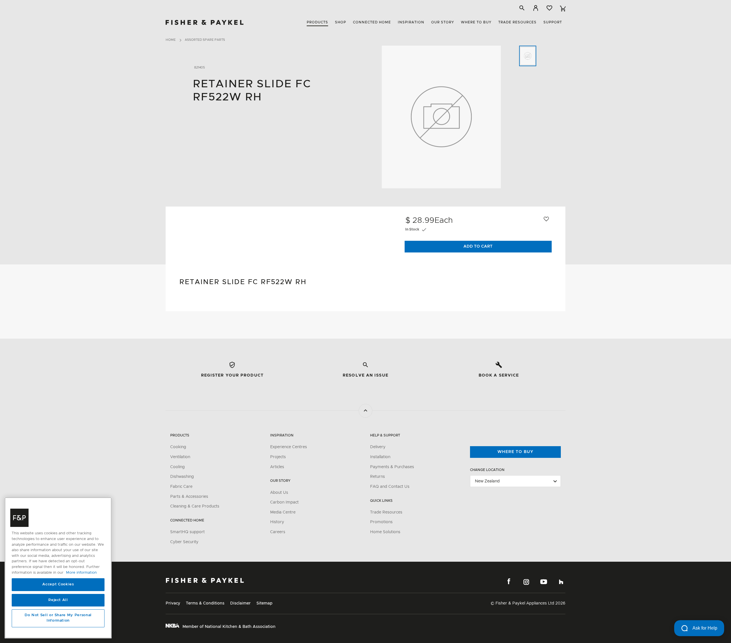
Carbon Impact (284, 502)
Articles (277, 467)
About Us (279, 493)
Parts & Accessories (189, 497)
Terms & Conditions (205, 603)
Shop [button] (340, 22)
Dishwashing (182, 477)
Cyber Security (184, 542)
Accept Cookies (58, 585)
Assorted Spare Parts (205, 39)
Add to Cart (478, 246)
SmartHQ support (187, 532)
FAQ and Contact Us (389, 487)
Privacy (173, 603)
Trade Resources (386, 512)
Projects (278, 457)
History (277, 522)
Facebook (509, 581)
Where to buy (515, 452)
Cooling (177, 467)
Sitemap (264, 603)
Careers (277, 532)
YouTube (543, 581)
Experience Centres (288, 447)
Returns (377, 477)
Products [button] (317, 22)
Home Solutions (385, 532)
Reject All (58, 600)
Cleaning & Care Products (194, 506)
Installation (380, 457)
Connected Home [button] (372, 22)
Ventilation (180, 457)
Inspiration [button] (411, 22)
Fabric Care (181, 487)
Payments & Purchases (392, 467)
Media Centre (283, 512)
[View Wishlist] (549, 8)
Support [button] (552, 22)
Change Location (487, 470)
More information (81, 573)
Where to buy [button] (476, 22)
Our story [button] (442, 22)
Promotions (381, 522)
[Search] (522, 8)
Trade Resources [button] (517, 22)
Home (171, 39)
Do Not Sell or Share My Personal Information (58, 618)
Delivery (377, 447)
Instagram (526, 581)
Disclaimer (240, 603)
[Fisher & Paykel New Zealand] (205, 580)
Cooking (178, 447)
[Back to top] (365, 411)
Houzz (561, 581)
